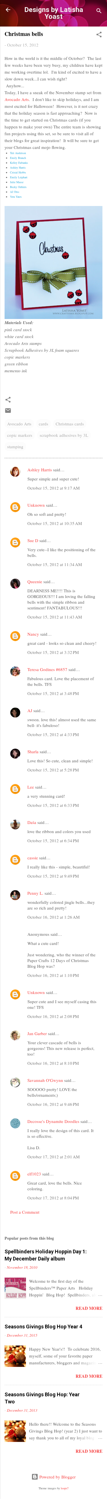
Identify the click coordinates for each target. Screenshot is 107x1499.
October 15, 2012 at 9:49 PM (53, 876)
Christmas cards (70, 424)
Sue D (32, 540)
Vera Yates (16, 197)
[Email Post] (8, 412)
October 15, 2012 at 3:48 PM (53, 693)
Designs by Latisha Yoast (53, 13)
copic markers (19, 435)
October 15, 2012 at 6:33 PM (53, 805)
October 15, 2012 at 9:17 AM (53, 488)
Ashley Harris (18, 167)
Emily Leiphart (18, 177)
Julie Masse (16, 182)
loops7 (64, 1488)
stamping (15, 446)
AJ (29, 710)
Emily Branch (18, 158)
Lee (30, 787)
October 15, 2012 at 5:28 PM (53, 770)
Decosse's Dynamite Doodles (53, 1121)
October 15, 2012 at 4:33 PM (53, 734)
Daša (31, 822)
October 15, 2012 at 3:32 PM (53, 652)
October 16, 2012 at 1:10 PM (53, 975)
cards (43, 424)
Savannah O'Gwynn (45, 1080)
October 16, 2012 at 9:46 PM (53, 1104)
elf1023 (34, 1174)
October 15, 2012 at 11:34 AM (54, 564)
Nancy (33, 634)
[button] (99, 35)
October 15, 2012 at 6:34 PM (53, 840)
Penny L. (35, 893)
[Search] (99, 11)
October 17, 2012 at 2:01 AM (53, 1156)
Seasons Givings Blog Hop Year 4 (43, 1327)
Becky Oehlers (18, 187)
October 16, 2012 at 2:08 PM (53, 1016)
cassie (32, 857)
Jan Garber (37, 1033)
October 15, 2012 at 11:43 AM (54, 617)
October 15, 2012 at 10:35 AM (54, 523)
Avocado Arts (17, 99)
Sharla (33, 751)
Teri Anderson (18, 153)
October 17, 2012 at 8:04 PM (53, 1198)
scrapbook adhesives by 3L (64, 435)
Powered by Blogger (57, 1477)
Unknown (36, 505)
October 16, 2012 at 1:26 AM (53, 917)
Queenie (34, 581)
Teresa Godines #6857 (47, 669)
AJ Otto (14, 192)
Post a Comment (24, 1212)
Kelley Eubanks (19, 163)
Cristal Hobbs (18, 172)
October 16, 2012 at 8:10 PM (53, 1063)
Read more (89, 1308)
